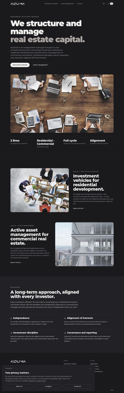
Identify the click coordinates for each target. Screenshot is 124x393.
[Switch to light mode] (103, 3)
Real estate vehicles (20, 65)
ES (108, 3)
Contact (79, 4)
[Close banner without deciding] (90, 368)
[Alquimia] (18, 361)
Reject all (19, 386)
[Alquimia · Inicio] (17, 3)
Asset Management (67, 4)
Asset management (40, 65)
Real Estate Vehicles (51, 4)
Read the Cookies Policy (37, 381)
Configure (48, 386)
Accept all (77, 386)
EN (111, 3)
